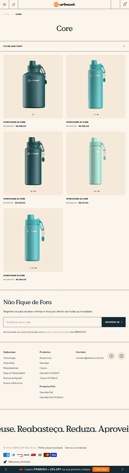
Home (6, 14)
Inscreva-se (112, 322)
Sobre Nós (9, 363)
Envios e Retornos (13, 383)
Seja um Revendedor (14, 373)
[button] (123, 469)
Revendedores (10, 368)
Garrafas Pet (46, 392)
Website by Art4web (19, 461)
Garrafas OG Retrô (49, 373)
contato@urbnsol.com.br (87, 358)
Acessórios (46, 358)
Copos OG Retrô (48, 378)
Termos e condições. (76, 447)
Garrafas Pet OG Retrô (51, 397)
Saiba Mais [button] (101, 469)
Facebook (111, 356)
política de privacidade (57, 332)
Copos (43, 368)
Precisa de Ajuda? (12, 378)
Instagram (121, 356)
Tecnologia (9, 358)
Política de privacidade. (50, 447)
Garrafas (44, 363)
